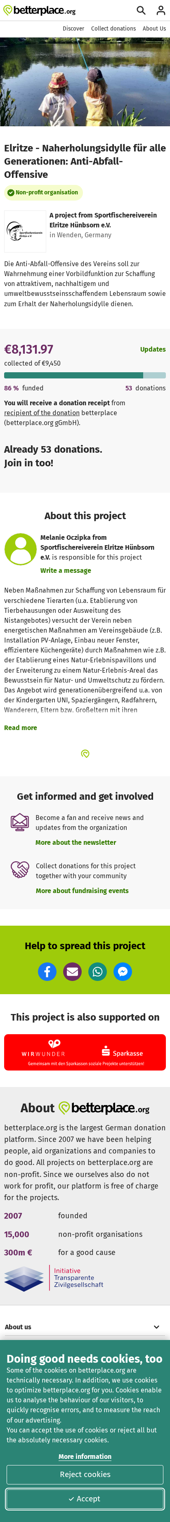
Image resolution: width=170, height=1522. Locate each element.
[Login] (161, 10)
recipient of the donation (42, 413)
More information (85, 1457)
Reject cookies (85, 1474)
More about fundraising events (82, 891)
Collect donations (113, 28)
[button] (47, 971)
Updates (153, 349)
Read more (20, 728)
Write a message (65, 570)
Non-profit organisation (47, 192)
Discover (73, 28)
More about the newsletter (75, 842)
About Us (154, 28)
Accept (88, 1498)
